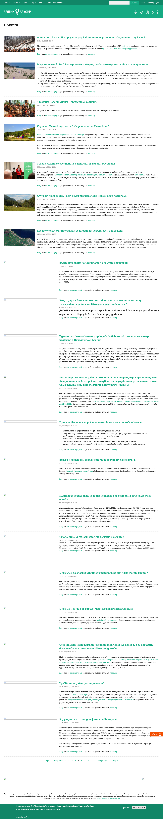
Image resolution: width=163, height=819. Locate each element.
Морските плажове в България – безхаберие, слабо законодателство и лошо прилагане (92, 64)
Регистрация (153, 2)
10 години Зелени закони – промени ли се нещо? (67, 101)
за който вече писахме (107, 620)
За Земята (140, 175)
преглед (91, 54)
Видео (24, 2)
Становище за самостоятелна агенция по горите (91, 536)
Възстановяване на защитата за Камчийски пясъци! (94, 262)
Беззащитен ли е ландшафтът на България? (88, 719)
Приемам (126, 807)
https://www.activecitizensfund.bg (108, 798)
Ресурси (32, 2)
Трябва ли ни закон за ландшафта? (81, 683)
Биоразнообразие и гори (135, 12)
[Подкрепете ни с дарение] (156, 736)
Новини (16, 2)
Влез (39, 54)
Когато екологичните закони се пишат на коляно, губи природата (80, 230)
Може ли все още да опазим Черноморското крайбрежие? (96, 608)
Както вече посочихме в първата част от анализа (60, 134)
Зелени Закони (17, 11)
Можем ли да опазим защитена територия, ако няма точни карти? (103, 572)
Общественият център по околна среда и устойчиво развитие (84, 175)
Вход (143, 2)
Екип (49, 2)
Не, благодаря (139, 807)
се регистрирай (52, 54)
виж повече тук (80, 694)
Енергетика (152, 12)
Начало (7, 2)
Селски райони (157, 12)
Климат (141, 12)
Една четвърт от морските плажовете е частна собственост (100, 422)
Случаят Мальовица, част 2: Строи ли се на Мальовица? (73, 126)
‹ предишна (58, 760)
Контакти (58, 2)
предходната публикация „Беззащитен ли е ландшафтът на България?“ (101, 700)
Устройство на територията (147, 12)
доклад (125, 46)
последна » (115, 760)
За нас (41, 2)
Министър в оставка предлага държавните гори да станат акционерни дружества (91, 37)
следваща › (103, 760)
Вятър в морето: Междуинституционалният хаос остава (97, 459)
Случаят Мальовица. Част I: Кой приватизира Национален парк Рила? (82, 195)
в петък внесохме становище (79, 471)
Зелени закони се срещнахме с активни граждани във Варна (76, 163)
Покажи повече (23, 817)
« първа (47, 760)
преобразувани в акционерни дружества (121, 48)
